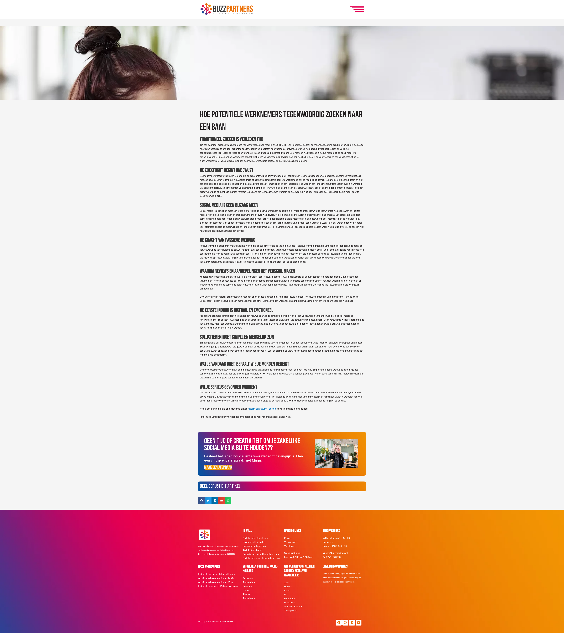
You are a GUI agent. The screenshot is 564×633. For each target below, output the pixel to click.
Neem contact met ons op (262, 408)
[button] (201, 500)
